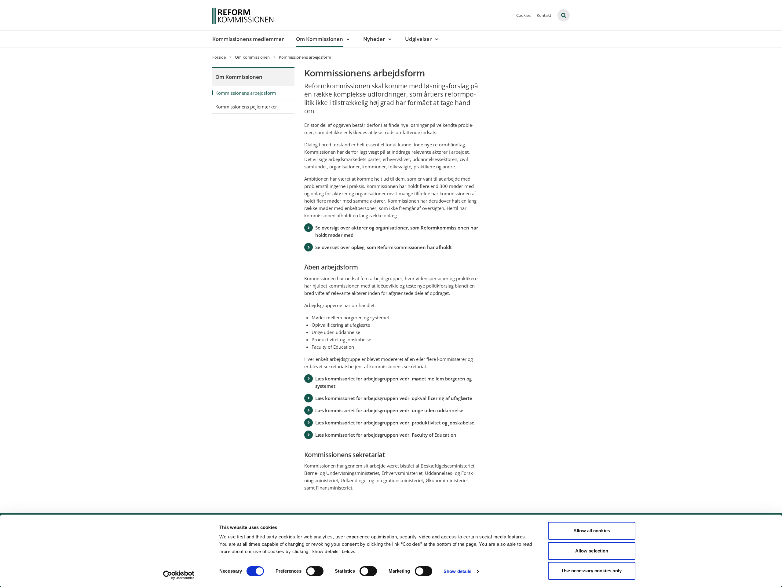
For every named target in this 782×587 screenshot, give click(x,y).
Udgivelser (418, 38)
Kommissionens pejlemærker (246, 107)
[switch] (314, 571)
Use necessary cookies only (592, 570)
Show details (457, 571)
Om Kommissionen (319, 38)
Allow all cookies (591, 530)
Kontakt (544, 15)
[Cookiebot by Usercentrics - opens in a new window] (179, 575)
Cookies (523, 15)
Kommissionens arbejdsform (245, 93)
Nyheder (374, 38)
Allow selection (591, 550)
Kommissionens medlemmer (248, 38)
